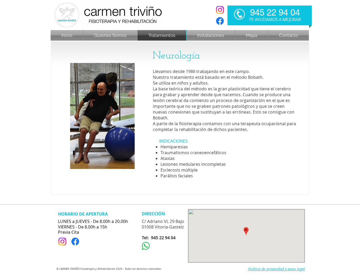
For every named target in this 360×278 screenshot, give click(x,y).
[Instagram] (62, 241)
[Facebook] (220, 21)
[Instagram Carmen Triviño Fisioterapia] (220, 10)
